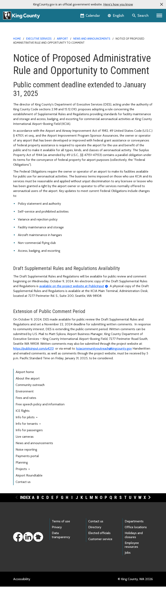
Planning (22, 462)
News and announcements (91, 38)
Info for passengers (29, 430)
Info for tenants (28, 424)
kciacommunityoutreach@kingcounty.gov (104, 348)
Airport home (25, 372)
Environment (25, 391)
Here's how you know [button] (118, 4)
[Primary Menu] (159, 15)
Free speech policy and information (40, 404)
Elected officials (99, 533)
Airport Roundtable (29, 475)
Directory (94, 527)
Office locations (136, 527)
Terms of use (61, 521)
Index (25, 497)
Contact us (23, 482)
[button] (161, 4)
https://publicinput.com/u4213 (33, 348)
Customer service (100, 539)
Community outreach (30, 385)
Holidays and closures (134, 535)
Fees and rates (26, 398)
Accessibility (21, 579)
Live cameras (25, 436)
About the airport (28, 378)
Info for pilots (27, 417)
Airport (62, 38)
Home (17, 38)
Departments (134, 521)
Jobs (128, 552)
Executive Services (39, 38)
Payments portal (27, 456)
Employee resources (132, 545)
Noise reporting (26, 449)
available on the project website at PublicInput (71, 286)
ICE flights (23, 411)
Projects (23, 469)
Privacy (57, 527)
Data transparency (61, 535)
